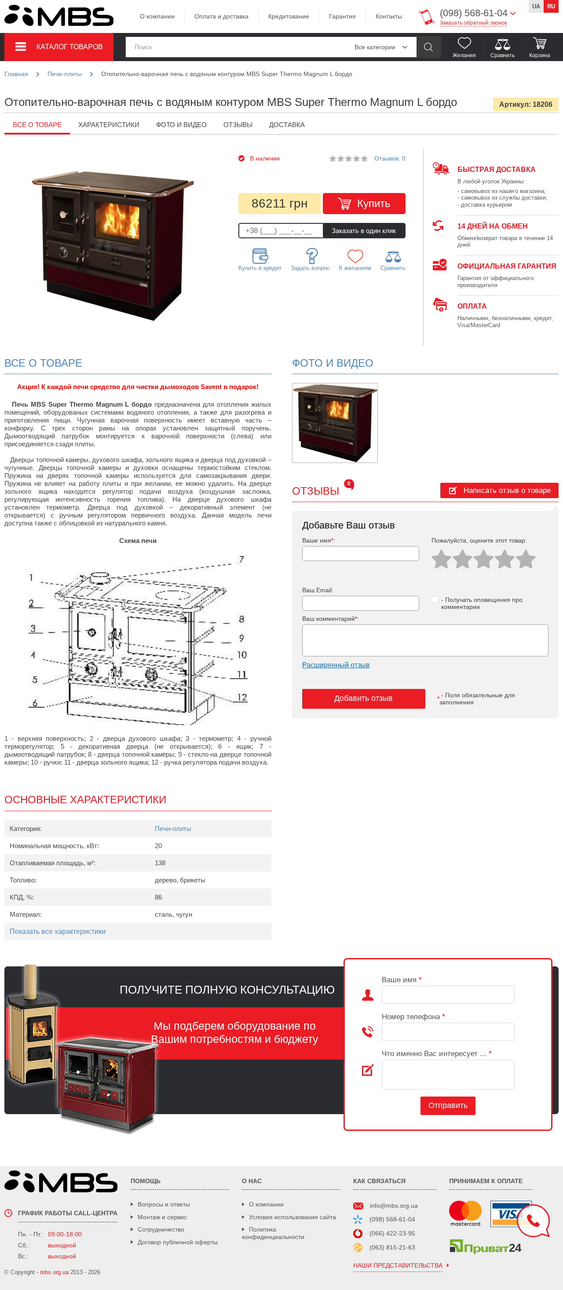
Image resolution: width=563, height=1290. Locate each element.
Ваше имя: (318, 540)
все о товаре (37, 124)
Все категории (375, 47)
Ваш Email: (317, 590)
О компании (157, 16)
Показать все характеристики (58, 931)
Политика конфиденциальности (273, 1233)
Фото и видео (181, 124)
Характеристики (108, 124)
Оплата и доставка (221, 16)
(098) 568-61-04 (392, 1219)
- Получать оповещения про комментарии (482, 603)
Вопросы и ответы (164, 1204)
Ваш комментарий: (330, 618)
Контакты (389, 16)
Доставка (287, 124)
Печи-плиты (173, 828)
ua (536, 6)
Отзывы (237, 124)
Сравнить (393, 268)
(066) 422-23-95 (392, 1233)
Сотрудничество (161, 1229)
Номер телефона (413, 1017)
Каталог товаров (70, 47)
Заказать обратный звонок (473, 23)
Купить (374, 203)
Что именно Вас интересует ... (437, 1053)
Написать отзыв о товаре (507, 490)
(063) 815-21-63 (392, 1247)
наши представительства (397, 1265)
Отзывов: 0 (390, 158)
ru (551, 6)
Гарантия (342, 16)
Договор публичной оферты (178, 1242)
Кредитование (288, 16)
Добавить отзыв (363, 698)
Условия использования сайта (292, 1217)
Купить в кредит (260, 268)
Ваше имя (402, 980)
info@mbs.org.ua (394, 1205)
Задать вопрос (310, 268)
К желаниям (355, 268)
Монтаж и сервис (162, 1217)
